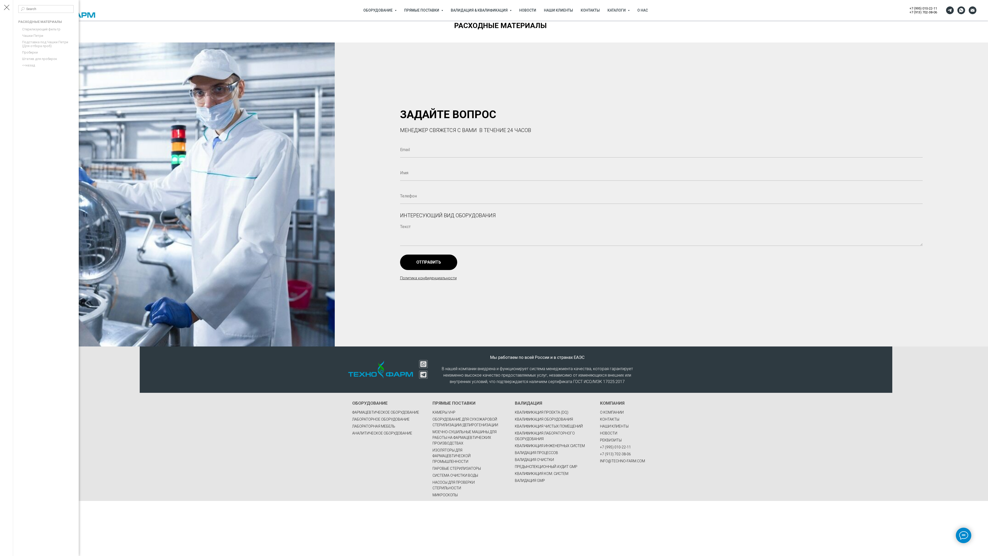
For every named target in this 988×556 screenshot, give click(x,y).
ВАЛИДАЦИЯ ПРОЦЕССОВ (536, 453)
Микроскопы (445, 495)
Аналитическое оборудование (382, 433)
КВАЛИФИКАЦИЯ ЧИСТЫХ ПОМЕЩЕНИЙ (549, 426)
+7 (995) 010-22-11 (923, 8)
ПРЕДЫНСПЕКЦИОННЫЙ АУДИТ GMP (546, 467)
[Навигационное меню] (6, 7)
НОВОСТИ (527, 10)
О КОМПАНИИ (612, 412)
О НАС (642, 10)
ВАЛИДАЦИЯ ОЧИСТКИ (534, 460)
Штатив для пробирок (39, 59)
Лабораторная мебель (373, 426)
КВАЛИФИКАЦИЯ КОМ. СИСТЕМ (541, 474)
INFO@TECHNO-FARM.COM (622, 461)
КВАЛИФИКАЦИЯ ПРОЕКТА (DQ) (541, 412)
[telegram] (950, 10)
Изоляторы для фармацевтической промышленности (452, 456)
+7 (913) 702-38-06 (923, 12)
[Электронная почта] (972, 10)
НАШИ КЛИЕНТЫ (558, 10)
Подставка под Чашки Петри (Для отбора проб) (45, 44)
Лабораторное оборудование (381, 419)
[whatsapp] (961, 10)
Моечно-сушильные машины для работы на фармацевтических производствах (465, 437)
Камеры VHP (444, 412)
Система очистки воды (455, 475)
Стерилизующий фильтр (41, 29)
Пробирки (30, 52)
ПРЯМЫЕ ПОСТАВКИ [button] (422, 10)
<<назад (28, 65)
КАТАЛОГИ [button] (617, 10)
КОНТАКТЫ (590, 10)
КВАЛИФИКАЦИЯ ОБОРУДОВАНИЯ (544, 419)
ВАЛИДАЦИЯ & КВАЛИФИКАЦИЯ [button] (479, 10)
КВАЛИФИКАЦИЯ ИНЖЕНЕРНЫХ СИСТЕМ (550, 446)
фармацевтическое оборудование (385, 412)
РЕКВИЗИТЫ (611, 440)
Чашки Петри (32, 36)
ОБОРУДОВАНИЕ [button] (378, 10)
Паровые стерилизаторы (457, 468)
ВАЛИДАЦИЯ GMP (530, 481)
